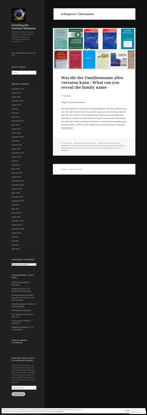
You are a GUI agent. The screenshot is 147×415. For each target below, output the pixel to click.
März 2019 (16, 169)
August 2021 (16, 129)
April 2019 (16, 165)
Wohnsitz (64, 150)
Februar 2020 (17, 145)
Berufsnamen (114, 143)
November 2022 (18, 121)
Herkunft (88, 145)
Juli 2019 (15, 161)
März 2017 (16, 209)
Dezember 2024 (18, 101)
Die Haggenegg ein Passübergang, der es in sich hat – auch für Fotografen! (23, 297)
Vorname (117, 148)
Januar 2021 (16, 133)
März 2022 (16, 125)
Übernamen (103, 143)
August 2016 (16, 233)
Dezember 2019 (18, 153)
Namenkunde (106, 145)
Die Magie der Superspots (21, 310)
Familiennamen (78, 145)
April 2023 (16, 117)
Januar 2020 (16, 149)
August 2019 (16, 157)
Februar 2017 (17, 213)
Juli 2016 (15, 237)
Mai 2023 (15, 113)
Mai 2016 (15, 245)
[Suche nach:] (24, 73)
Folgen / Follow (18, 394)
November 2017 (18, 197)
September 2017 (18, 201)
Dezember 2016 (18, 221)
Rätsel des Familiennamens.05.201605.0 (98, 148)
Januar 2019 (16, 177)
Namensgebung (118, 145)
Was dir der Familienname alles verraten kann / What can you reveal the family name (92, 82)
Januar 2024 (16, 105)
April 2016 (16, 249)
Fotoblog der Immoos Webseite (24, 26)
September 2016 (18, 229)
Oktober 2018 (17, 189)
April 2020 (16, 141)
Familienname (66, 145)
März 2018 (16, 193)
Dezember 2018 (18, 181)
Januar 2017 (16, 217)
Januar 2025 (16, 97)
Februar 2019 (17, 173)
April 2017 (16, 205)
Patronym (78, 148)
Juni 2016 (15, 241)
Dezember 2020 (18, 137)
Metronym (97, 145)
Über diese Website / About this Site (24, 54)
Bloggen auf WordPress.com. (72, 169)
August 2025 (16, 93)
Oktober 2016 (17, 225)
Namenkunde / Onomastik (86, 143)
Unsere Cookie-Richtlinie (56, 411)
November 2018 (18, 185)
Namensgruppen (67, 148)
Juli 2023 (15, 109)
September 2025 (18, 89)
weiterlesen (66, 128)
